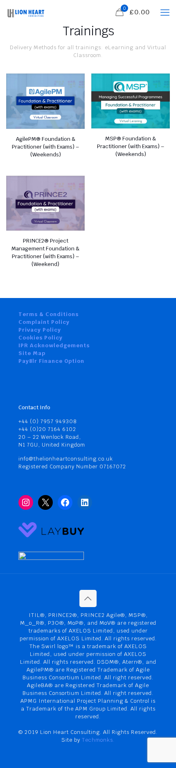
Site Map (31, 353)
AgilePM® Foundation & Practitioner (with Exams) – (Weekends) (45, 146)
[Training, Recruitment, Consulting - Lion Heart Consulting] (25, 12)
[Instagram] (25, 502)
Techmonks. (98, 739)
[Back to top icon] (88, 598)
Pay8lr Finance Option (51, 361)
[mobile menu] (165, 12)
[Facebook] (65, 502)
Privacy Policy (39, 329)
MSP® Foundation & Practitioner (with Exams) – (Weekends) (130, 146)
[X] (45, 502)
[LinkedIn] (84, 502)
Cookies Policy (40, 337)
